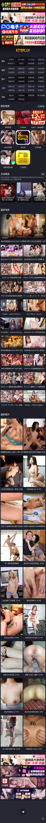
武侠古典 (41, 86)
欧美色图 (31, 77)
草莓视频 (31, 95)
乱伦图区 (31, 81)
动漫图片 (41, 77)
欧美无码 (21, 68)
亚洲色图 (21, 77)
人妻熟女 (31, 72)
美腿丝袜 (11, 81)
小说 (3, 88)
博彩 (3, 61)
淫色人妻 (31, 86)
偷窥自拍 (11, 77)
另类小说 (21, 90)
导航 (3, 97)
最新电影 (5, 209)
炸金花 (21, 63)
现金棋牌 (31, 63)
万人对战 (31, 60)
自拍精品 (31, 68)
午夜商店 (21, 95)
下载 (42, 174)
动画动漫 (41, 68)
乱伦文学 (21, 86)
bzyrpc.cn (23, 50)
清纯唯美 (21, 81)
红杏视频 (11, 99)
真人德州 (21, 60)
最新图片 (5, 414)
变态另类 (41, 72)
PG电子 (11, 60)
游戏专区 (41, 60)
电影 (3, 70)
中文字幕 (21, 72)
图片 (3, 79)
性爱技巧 (41, 90)
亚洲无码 (11, 68)
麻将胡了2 (11, 63)
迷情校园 (11, 90)
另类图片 (41, 81)
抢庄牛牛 (41, 63)
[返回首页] (43, 818)
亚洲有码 (11, 72)
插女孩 (11, 95)
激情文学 (11, 86)
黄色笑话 (31, 90)
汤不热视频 (41, 95)
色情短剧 (21, 99)
